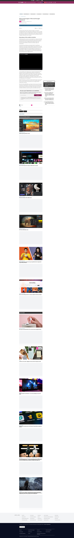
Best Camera (56, 515)
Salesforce (21, 111)
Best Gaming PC (32, 518)
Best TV (39, 516)
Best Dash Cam (57, 516)
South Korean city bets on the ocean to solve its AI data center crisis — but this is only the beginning (49, 84)
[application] (30, 61)
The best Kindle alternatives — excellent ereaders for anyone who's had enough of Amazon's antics (49, 103)
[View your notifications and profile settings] (51, 2)
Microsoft (25, 111)
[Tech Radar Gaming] (42, 0)
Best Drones (56, 518)
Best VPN (23, 515)
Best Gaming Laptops (33, 516)
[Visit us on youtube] (44, 2)
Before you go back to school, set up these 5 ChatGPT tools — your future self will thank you (49, 99)
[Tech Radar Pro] (37, 0)
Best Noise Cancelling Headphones (48, 516)
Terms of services (30, 97)
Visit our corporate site (47, 524)
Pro (19, 16)
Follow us (37, 28)
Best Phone (39, 515)
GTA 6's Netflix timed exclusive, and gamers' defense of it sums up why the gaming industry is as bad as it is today (49, 89)
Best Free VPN (23, 516)
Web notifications (48, 531)
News (20, 21)
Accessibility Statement (22, 533)
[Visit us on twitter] (43, 2)
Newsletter (41, 28)
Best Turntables (46, 515)
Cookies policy (30, 531)
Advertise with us (39, 531)
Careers (29, 533)
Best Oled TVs (39, 518)
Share (21, 28)
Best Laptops (32, 515)
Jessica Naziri (24, 21)
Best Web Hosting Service (25, 518)
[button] (54, 2)
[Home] (33, 0)
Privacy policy (21, 531)
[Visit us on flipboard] (45, 2)
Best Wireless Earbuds (47, 518)
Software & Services (23, 16)
